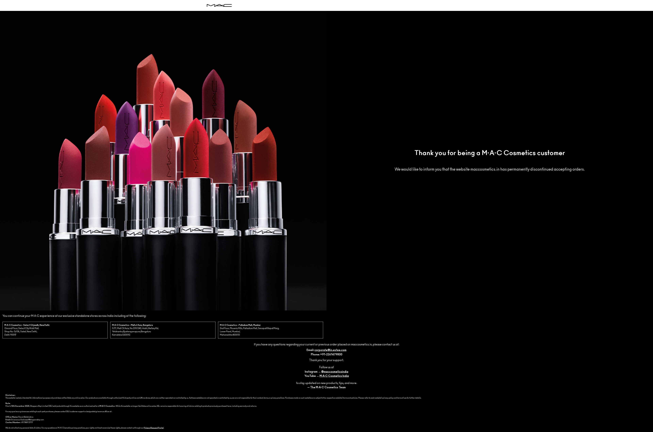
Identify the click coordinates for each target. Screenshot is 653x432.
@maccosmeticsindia (334, 371)
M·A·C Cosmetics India (334, 376)
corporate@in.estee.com (330, 350)
